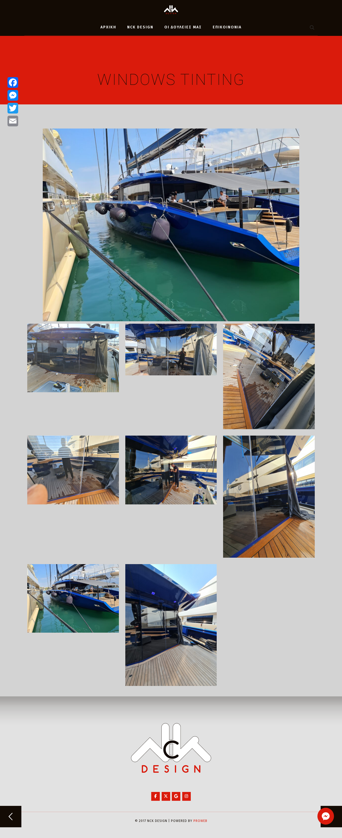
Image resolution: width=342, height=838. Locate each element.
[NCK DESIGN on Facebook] (155, 796)
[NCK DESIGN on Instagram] (186, 796)
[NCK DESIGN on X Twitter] (166, 796)
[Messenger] (12, 95)
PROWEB (200, 821)
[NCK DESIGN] (171, 9)
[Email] (12, 121)
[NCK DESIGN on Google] (176, 796)
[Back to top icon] (316, 827)
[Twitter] (12, 108)
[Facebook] (12, 82)
